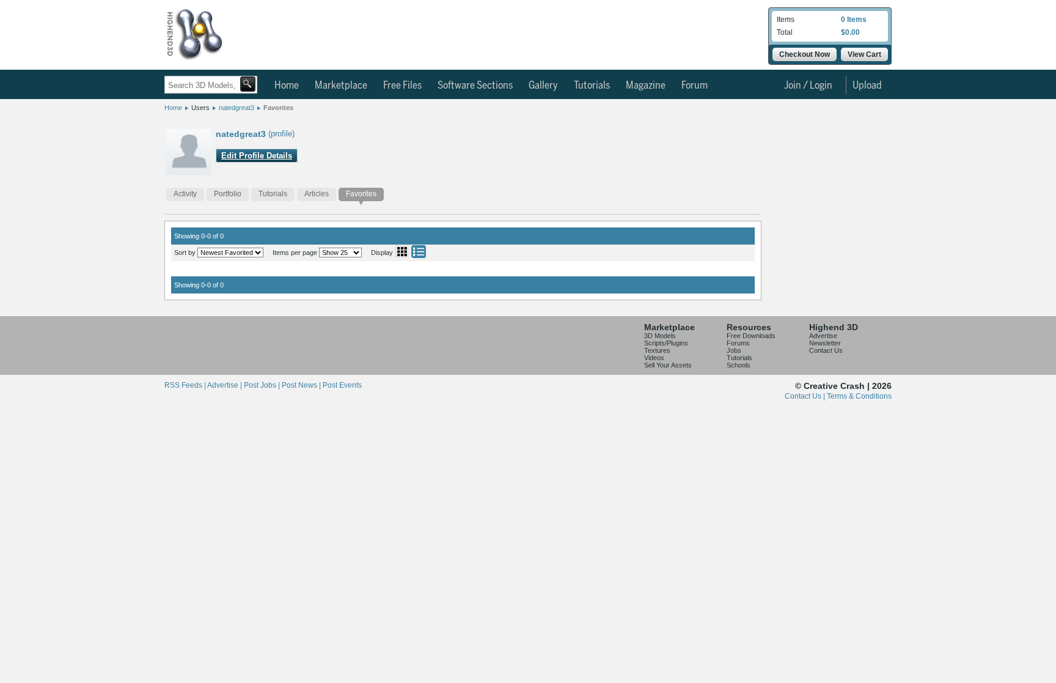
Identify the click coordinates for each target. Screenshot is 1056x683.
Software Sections (475, 85)
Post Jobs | (263, 385)
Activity (185, 194)
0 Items (854, 19)
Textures (657, 350)
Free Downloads (751, 335)
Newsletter (825, 343)
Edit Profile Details (256, 155)
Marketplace (341, 85)
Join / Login (808, 85)
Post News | (302, 385)
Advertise (823, 335)
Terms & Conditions (859, 396)
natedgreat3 (236, 107)
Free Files (402, 85)
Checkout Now (804, 54)
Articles (316, 194)
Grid (402, 251)
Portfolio (227, 194)
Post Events (342, 385)
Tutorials (592, 85)
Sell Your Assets (668, 365)
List (418, 251)
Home (286, 85)
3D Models (660, 335)
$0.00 (850, 32)
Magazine (646, 85)
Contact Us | (806, 396)
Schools (738, 365)
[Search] (247, 84)
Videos (654, 357)
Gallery (543, 85)
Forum (694, 85)
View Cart (864, 54)
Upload (867, 85)
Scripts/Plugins (666, 343)
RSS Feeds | (185, 385)
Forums (738, 343)
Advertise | (225, 385)
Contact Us (826, 350)
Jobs (734, 350)
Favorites (278, 107)
